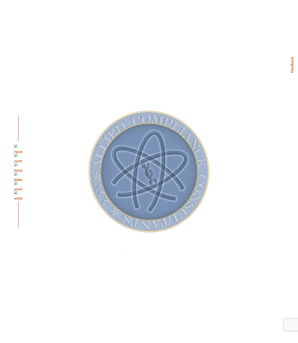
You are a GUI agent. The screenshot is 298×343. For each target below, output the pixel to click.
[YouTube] (18, 186)
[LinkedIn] (18, 176)
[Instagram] (18, 167)
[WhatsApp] (18, 195)
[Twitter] (18, 158)
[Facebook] (18, 148)
